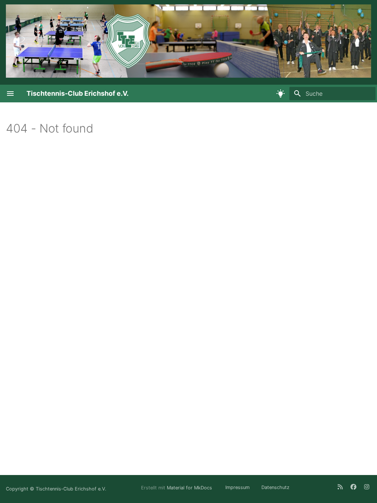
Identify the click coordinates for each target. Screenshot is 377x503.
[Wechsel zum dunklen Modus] (280, 93)
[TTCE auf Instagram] (367, 487)
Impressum (237, 487)
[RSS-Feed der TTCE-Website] (340, 487)
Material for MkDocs (190, 487)
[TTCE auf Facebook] (353, 487)
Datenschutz (275, 487)
